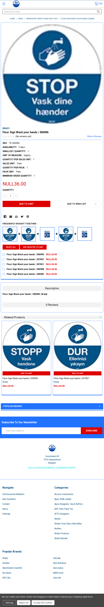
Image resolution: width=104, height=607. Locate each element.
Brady (5, 558)
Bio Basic (6, 573)
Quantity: (8, 190)
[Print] (16, 216)
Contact (6, 504)
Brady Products (61, 533)
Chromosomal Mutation (13, 494)
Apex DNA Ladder (62, 499)
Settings (9, 602)
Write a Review (94, 136)
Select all (11, 247)
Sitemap (6, 514)
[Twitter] (22, 216)
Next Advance (59, 563)
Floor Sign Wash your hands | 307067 (71, 378)
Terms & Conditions (14, 592)
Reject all (23, 602)
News (5, 509)
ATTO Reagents (61, 514)
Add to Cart (26, 373)
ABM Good (58, 573)
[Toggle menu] (3, 3)
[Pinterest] (27, 216)
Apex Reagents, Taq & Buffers (68, 504)
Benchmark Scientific (12, 568)
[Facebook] (5, 216)
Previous (96, 317)
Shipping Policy (39, 592)
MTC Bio (6, 577)
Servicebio (58, 568)
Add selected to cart (33, 247)
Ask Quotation (9, 499)
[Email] (10, 216)
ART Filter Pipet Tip (63, 509)
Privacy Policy (90, 592)
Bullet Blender (61, 538)
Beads (57, 518)
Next (100, 317)
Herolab (57, 558)
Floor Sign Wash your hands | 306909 (20, 378)
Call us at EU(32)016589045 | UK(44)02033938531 (52, 467)
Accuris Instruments (63, 494)
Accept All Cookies (43, 602)
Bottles (57, 528)
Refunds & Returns (65, 592)
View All (57, 577)
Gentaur (6, 563)
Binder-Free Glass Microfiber (68, 523)
